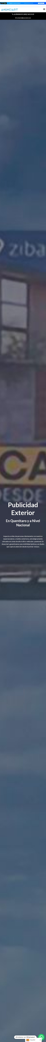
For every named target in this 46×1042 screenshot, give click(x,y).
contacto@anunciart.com (23, 18)
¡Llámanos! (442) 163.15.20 (23, 14)
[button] (41, 1037)
